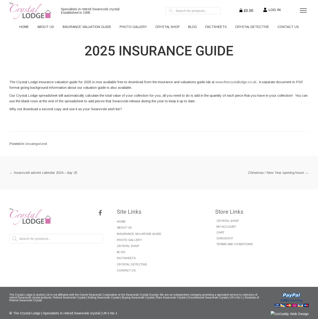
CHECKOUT (225, 238)
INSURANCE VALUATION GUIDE (139, 234)
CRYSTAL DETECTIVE (132, 264)
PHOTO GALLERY (129, 240)
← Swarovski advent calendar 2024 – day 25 (43, 173)
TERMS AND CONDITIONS (235, 244)
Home (121, 221)
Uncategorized (36, 144)
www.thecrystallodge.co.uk (235, 82)
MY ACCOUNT (226, 226)
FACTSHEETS (126, 258)
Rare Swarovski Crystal (171, 297)
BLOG (121, 252)
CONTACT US (126, 270)
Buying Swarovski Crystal (138, 297)
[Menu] (303, 11)
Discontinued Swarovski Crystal (208, 297)
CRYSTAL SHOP (128, 246)
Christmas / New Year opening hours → (278, 173)
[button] (100, 213)
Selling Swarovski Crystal (104, 297)
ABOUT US (124, 227)
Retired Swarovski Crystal (69, 297)
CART (220, 232)
